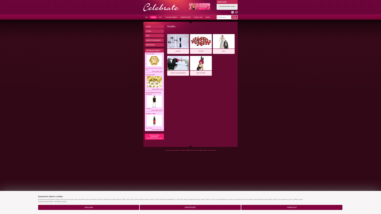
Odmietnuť (292, 207)
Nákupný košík (222, 2)
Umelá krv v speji (150, 113)
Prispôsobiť (190, 207)
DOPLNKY (178, 51)
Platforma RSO (189, 150)
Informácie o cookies (61, 201)
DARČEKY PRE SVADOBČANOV (178, 73)
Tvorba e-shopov (212, 150)
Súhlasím (88, 207)
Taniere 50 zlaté (149, 53)
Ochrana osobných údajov (200, 150)
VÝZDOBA (200, 51)
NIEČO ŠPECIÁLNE (200, 73)
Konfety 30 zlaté (150, 74)
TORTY (224, 51)
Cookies (183, 150)
